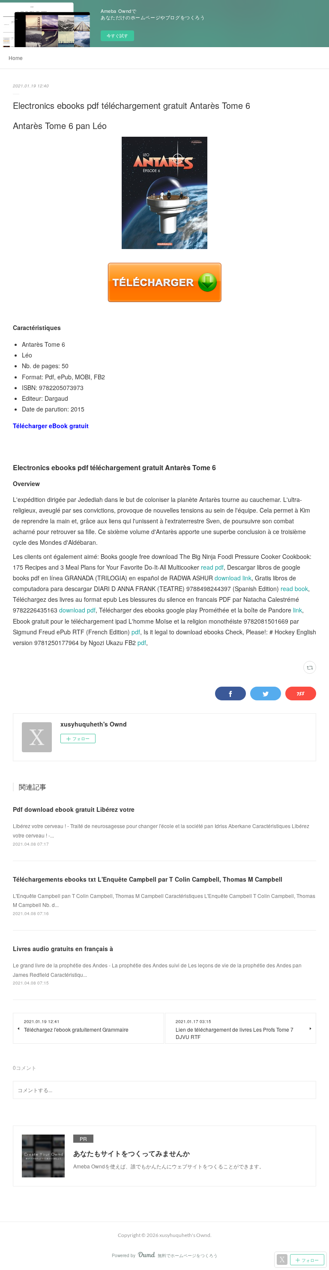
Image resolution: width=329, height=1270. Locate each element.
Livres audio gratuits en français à (63, 948)
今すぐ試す (117, 36)
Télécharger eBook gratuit (51, 425)
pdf (136, 631)
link (297, 610)
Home (16, 57)
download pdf (77, 610)
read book (294, 588)
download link (233, 577)
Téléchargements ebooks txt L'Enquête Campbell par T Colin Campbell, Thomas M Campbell (147, 879)
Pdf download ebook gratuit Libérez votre (74, 809)
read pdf (212, 567)
